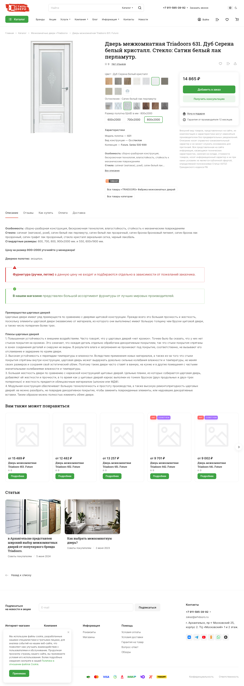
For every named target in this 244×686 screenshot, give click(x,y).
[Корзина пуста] (237, 19)
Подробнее (17, 476)
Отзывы (28, 212)
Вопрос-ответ (130, 647)
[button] (238, 447)
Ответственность (229, 676)
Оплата (63, 212)
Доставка (79, 212)
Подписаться (147, 607)
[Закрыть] (68, 632)
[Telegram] (196, 637)
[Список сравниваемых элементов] (217, 19)
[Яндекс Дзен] (225, 637)
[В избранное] (220, 63)
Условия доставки (132, 637)
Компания (50, 625)
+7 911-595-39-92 (174, 7)
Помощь (127, 625)
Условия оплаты (131, 632)
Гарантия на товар (133, 642)
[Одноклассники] (211, 637)
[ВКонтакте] (189, 637)
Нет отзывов (119, 64)
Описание (11, 212)
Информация (91, 625)
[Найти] (140, 8)
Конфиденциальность (201, 676)
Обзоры (126, 652)
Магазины (89, 637)
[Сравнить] (228, 63)
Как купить (46, 212)
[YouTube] (204, 637)
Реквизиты (89, 632)
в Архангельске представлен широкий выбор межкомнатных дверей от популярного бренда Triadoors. (32, 544)
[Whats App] (218, 637)
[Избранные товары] (227, 19)
